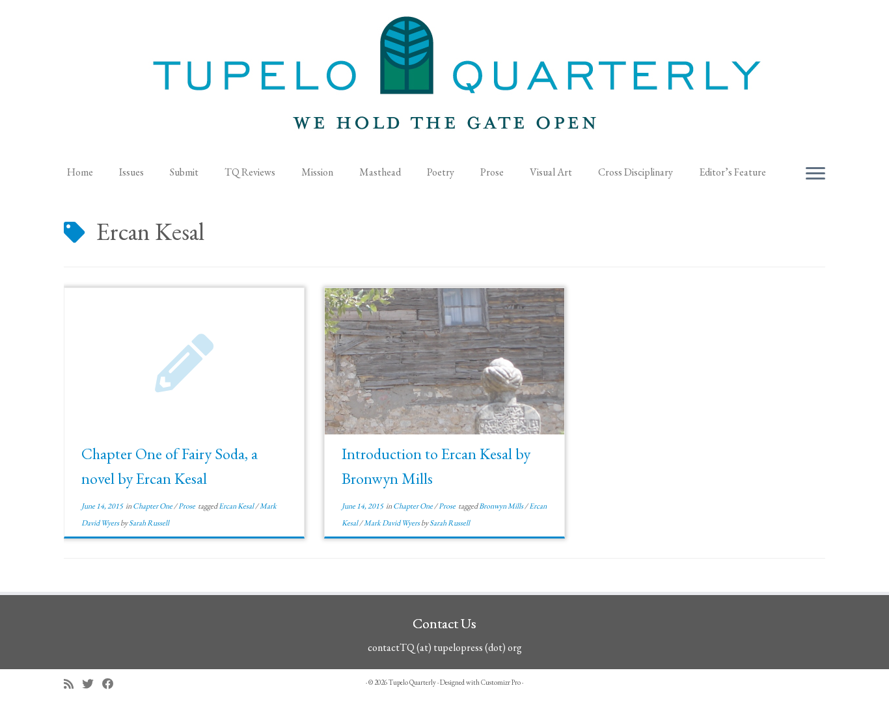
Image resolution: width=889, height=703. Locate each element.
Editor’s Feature (732, 172)
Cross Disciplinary (635, 172)
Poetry (440, 172)
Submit (184, 172)
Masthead (380, 172)
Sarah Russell (149, 523)
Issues (131, 172)
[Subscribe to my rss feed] (73, 684)
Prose (492, 172)
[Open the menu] (815, 174)
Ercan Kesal (237, 506)
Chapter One (153, 506)
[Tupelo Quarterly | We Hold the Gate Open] (444, 79)
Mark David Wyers (392, 523)
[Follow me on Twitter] (92, 684)
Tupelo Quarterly (412, 682)
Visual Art (551, 172)
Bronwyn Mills (502, 506)
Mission (317, 172)
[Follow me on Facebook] (112, 684)
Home (80, 172)
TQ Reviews (250, 172)
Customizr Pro (501, 682)
